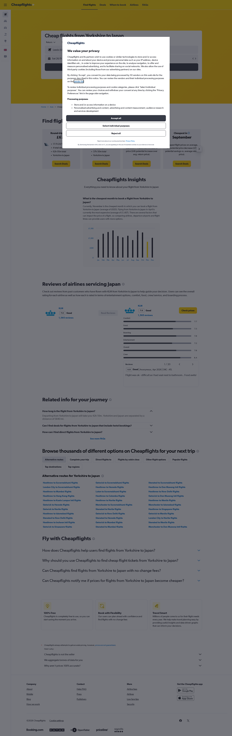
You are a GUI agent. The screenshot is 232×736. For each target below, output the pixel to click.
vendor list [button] (79, 81)
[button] (116, 118)
